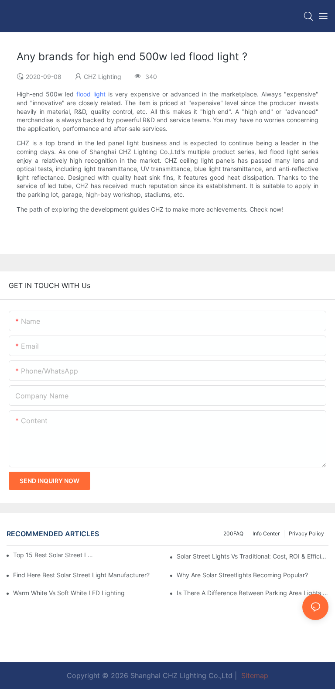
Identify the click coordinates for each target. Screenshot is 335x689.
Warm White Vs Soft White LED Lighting (69, 592)
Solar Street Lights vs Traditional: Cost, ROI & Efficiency (252, 556)
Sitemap (253, 675)
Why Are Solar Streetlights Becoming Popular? (242, 575)
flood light (91, 94)
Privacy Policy (306, 533)
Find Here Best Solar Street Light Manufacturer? (81, 575)
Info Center (266, 533)
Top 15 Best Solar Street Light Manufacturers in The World (53, 555)
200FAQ (233, 533)
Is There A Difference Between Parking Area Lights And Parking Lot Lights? (252, 592)
